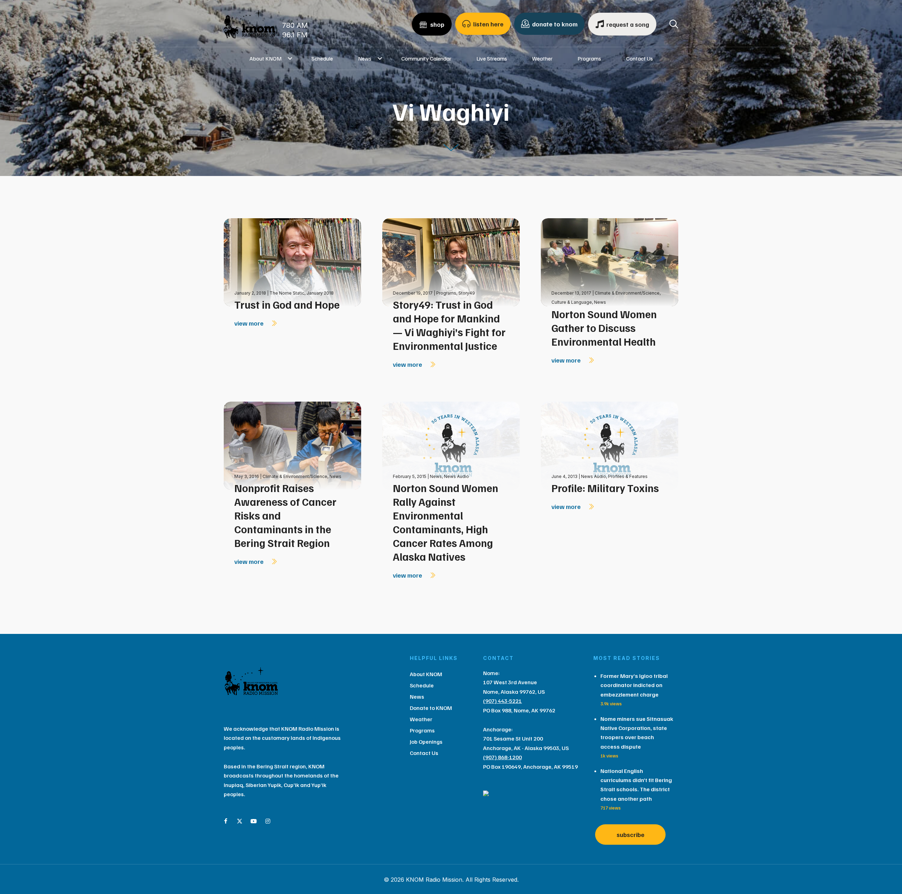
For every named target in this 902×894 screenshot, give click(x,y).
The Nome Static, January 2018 (302, 293)
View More (249, 323)
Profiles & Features (628, 476)
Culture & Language (571, 302)
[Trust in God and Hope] (292, 262)
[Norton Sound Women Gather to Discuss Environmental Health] (609, 262)
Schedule (322, 58)
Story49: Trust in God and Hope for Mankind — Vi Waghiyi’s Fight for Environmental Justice (449, 325)
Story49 (466, 293)
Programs (589, 58)
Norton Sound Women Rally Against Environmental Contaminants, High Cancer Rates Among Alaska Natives (445, 522)
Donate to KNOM (431, 707)
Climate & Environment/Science (627, 293)
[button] (290, 58)
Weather (542, 58)
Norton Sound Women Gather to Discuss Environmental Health (604, 327)
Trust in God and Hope (287, 304)
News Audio (456, 476)
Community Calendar (426, 58)
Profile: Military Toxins (605, 488)
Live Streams (491, 58)
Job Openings (426, 741)
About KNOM (265, 58)
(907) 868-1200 (502, 757)
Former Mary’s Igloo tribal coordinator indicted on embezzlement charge (634, 685)
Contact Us (639, 58)
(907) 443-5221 (502, 700)
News (364, 58)
